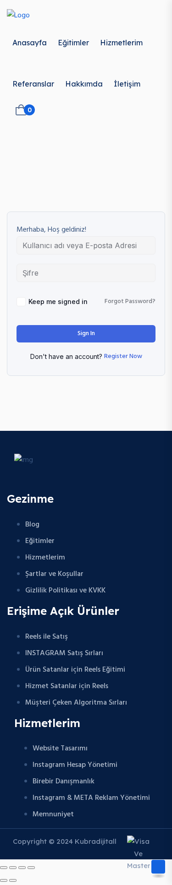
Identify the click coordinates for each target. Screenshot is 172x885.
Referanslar (33, 83)
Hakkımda (84, 83)
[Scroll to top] (158, 867)
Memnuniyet (53, 814)
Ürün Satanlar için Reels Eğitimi (75, 670)
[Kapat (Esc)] (31, 867)
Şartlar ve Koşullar (54, 574)
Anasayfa (29, 42)
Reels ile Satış (46, 637)
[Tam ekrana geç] (13, 867)
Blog (32, 525)
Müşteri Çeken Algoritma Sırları (76, 703)
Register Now (123, 357)
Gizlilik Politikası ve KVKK (65, 591)
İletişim (127, 83)
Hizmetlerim (121, 42)
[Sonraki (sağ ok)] (13, 880)
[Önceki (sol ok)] (3, 880)
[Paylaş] (22, 867)
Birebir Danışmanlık (63, 781)
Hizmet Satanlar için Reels (66, 686)
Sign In (86, 333)
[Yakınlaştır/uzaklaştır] (3, 867)
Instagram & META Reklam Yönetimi (91, 798)
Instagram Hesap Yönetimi (75, 765)
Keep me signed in (58, 301)
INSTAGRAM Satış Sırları (64, 653)
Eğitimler (73, 42)
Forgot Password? (130, 302)
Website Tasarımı (60, 749)
